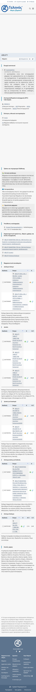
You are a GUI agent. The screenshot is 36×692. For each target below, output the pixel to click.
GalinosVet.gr (27, 676)
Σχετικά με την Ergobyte (27, 671)
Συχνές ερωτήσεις (28, 667)
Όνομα (14, 270)
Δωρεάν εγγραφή (21, 1)
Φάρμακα (3, 661)
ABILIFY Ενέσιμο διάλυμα (11, 255)
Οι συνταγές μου (16, 679)
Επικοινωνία (27, 690)
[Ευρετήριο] (29, 59)
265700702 (7, 433)
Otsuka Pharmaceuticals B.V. (14, 227)
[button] (16, 651)
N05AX (15, 108)
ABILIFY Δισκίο (8, 252)
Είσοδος (11, 1)
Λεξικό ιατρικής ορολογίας (16, 675)
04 (3, 123)
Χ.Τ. (33, 518)
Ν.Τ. (33, 331)
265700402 (7, 378)
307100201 (7, 490)
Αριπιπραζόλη (10, 70)
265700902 (7, 282)
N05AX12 (7, 104)
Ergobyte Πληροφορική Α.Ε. (19, 687)
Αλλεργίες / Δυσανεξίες (15, 670)
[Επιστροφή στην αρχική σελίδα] (18, 645)
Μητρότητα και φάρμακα (16, 665)
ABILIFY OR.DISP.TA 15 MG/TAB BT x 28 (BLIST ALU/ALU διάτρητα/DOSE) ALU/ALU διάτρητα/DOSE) (17, 433)
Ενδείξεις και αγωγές (4, 668)
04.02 (6, 118)
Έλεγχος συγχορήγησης (16, 660)
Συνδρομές (26, 659)
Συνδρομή (31, 1)
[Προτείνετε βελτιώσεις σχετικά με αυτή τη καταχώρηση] (32, 59)
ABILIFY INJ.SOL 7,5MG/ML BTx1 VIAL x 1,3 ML (16, 527)
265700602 (7, 416)
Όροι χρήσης (18, 690)
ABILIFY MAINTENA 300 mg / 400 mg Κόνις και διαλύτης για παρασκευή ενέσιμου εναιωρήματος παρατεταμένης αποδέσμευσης (17, 242)
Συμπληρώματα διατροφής (5, 676)
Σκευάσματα (4, 672)
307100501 (7, 472)
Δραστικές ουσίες (6, 664)
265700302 (7, 359)
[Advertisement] (18, 33)
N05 (17, 106)
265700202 (7, 341)
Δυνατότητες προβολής (27, 663)
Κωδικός (4, 270)
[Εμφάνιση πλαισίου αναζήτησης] (29, 8)
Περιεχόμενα (8, 690)
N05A (28, 106)
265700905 (7, 301)
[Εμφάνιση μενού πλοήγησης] (33, 8)
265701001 (7, 526)
